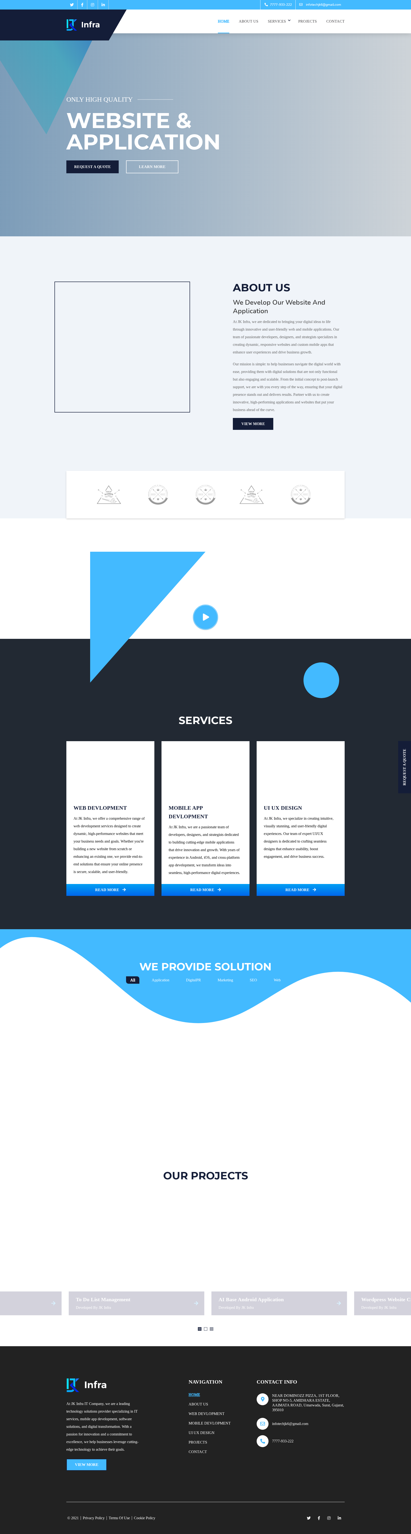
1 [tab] (199, 1329)
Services (277, 21)
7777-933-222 (280, 4)
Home (223, 21)
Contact (335, 21)
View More (253, 424)
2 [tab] (205, 1329)
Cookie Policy (144, 1518)
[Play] (205, 617)
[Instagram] (92, 5)
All (132, 980)
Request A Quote (92, 167)
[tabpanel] (144, 1255)
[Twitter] (72, 5)
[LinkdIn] (103, 5)
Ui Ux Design (202, 1433)
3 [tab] (211, 1329)
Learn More (152, 167)
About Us (248, 21)
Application (160, 980)
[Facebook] (82, 5)
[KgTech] (86, 25)
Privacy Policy (94, 1518)
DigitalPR (193, 980)
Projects (307, 21)
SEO (253, 980)
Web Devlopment (207, 1414)
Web (277, 980)
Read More (107, 890)
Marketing (225, 980)
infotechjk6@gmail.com (323, 4)
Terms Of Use (119, 1518)
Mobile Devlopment (210, 1423)
